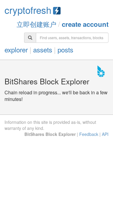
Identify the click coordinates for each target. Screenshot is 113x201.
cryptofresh (28, 10)
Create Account (85, 24)
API (105, 134)
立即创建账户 (36, 24)
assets (42, 49)
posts (65, 49)
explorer (16, 49)
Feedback (88, 134)
